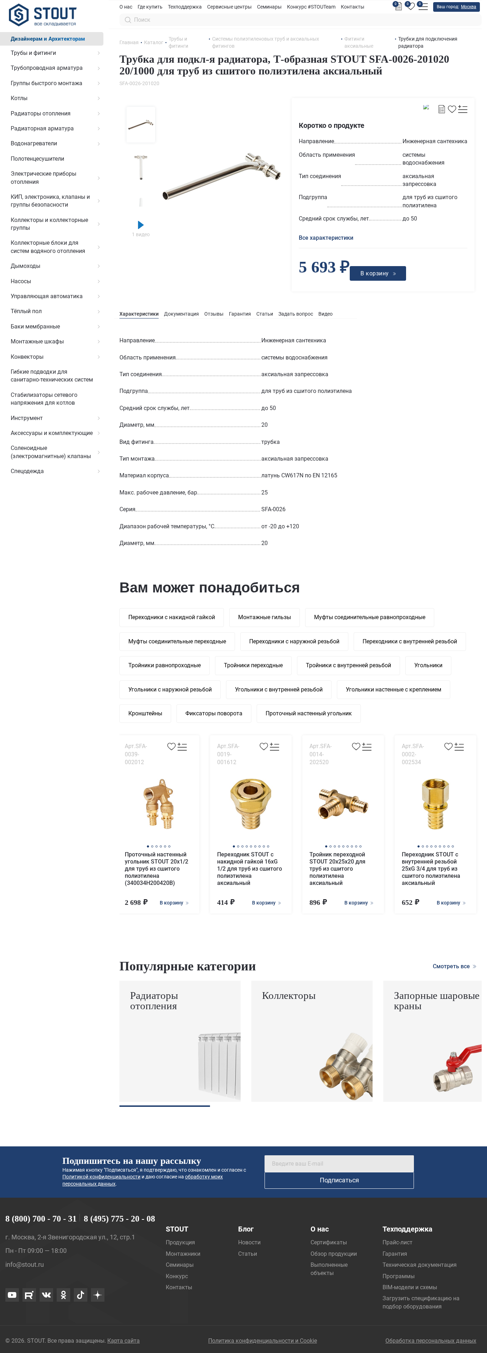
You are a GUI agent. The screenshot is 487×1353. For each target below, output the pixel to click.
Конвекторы (27, 356)
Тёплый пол (26, 311)
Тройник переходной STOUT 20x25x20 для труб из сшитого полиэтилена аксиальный (337, 868)
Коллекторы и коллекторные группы (49, 224)
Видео (325, 314)
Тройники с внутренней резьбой (348, 665)
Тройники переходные (253, 665)
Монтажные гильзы (264, 617)
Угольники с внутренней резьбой (279, 689)
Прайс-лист (397, 1242)
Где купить (150, 7)
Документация (181, 314)
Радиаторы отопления (41, 113)
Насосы (21, 281)
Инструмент (27, 418)
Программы (399, 1276)
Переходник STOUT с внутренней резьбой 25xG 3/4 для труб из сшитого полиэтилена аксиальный (431, 868)
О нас (125, 7)
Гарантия (240, 314)
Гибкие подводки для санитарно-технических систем (52, 375)
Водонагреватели (34, 143)
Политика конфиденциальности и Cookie (262, 1340)
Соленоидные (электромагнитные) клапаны (51, 452)
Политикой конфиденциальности (101, 1177)
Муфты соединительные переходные (177, 641)
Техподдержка (185, 7)
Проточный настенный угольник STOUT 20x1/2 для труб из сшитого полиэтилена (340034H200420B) (156, 868)
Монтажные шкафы (37, 341)
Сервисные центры (229, 7)
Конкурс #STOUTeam (311, 7)
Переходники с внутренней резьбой (410, 641)
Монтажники (183, 1253)
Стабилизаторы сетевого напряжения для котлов (44, 399)
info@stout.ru (24, 1264)
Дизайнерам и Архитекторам (48, 39)
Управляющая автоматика (47, 296)
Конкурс (177, 1276)
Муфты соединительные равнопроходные (369, 617)
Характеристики (139, 314)
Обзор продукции (334, 1253)
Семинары (269, 7)
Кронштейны (145, 713)
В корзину (172, 903)
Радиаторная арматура (42, 128)
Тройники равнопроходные (164, 665)
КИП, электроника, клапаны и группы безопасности (50, 200)
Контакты (352, 7)
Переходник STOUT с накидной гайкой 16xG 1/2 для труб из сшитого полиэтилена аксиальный (249, 868)
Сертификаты (329, 1242)
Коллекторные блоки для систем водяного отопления (48, 246)
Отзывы (214, 314)
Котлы (19, 98)
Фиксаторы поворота (213, 713)
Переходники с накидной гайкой (171, 617)
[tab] (139, 314)
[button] (148, 846)
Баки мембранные (35, 326)
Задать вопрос (295, 314)
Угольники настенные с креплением (393, 689)
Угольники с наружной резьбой (170, 689)
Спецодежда (27, 471)
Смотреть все (452, 966)
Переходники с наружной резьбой (294, 641)
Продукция (180, 1242)
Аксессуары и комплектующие (52, 433)
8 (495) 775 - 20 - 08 (119, 1218)
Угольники (428, 665)
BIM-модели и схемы (410, 1287)
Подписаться (339, 1180)
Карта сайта (123, 1340)
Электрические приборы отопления (43, 177)
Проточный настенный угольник (309, 713)
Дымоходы (25, 266)
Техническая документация (420, 1264)
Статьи (264, 314)
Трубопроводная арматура (47, 67)
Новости (249, 1242)
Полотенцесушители (37, 158)
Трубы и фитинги (33, 53)
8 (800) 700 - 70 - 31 (41, 1218)
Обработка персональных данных (430, 1340)
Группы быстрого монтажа (46, 83)
